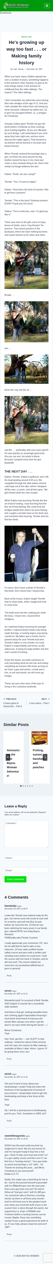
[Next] (45, 757)
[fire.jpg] (26, 420)
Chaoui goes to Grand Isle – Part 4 (12, 703)
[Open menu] (47, 5)
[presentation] (13, 738)
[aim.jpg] (26, 321)
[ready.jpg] (26, 265)
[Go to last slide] (8, 757)
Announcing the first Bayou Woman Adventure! (13, 763)
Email (9, 870)
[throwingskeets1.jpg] (26, 369)
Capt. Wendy (18, 69)
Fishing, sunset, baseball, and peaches (39, 759)
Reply (9, 975)
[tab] (21, 786)
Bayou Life (26, 37)
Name (9, 858)
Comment (11, 823)
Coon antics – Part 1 (39, 701)
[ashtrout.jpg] (26, 554)
